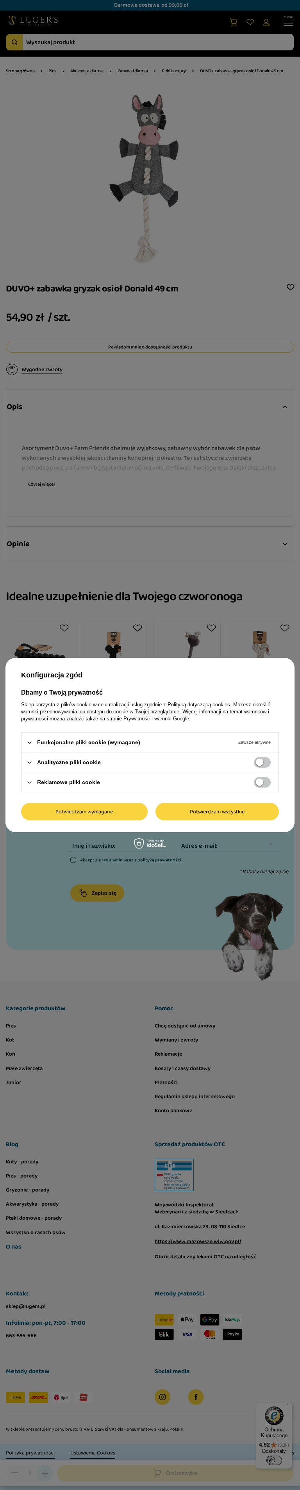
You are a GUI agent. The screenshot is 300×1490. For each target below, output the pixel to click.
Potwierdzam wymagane (84, 811)
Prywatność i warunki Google (156, 719)
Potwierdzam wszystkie (217, 811)
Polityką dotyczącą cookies (199, 704)
